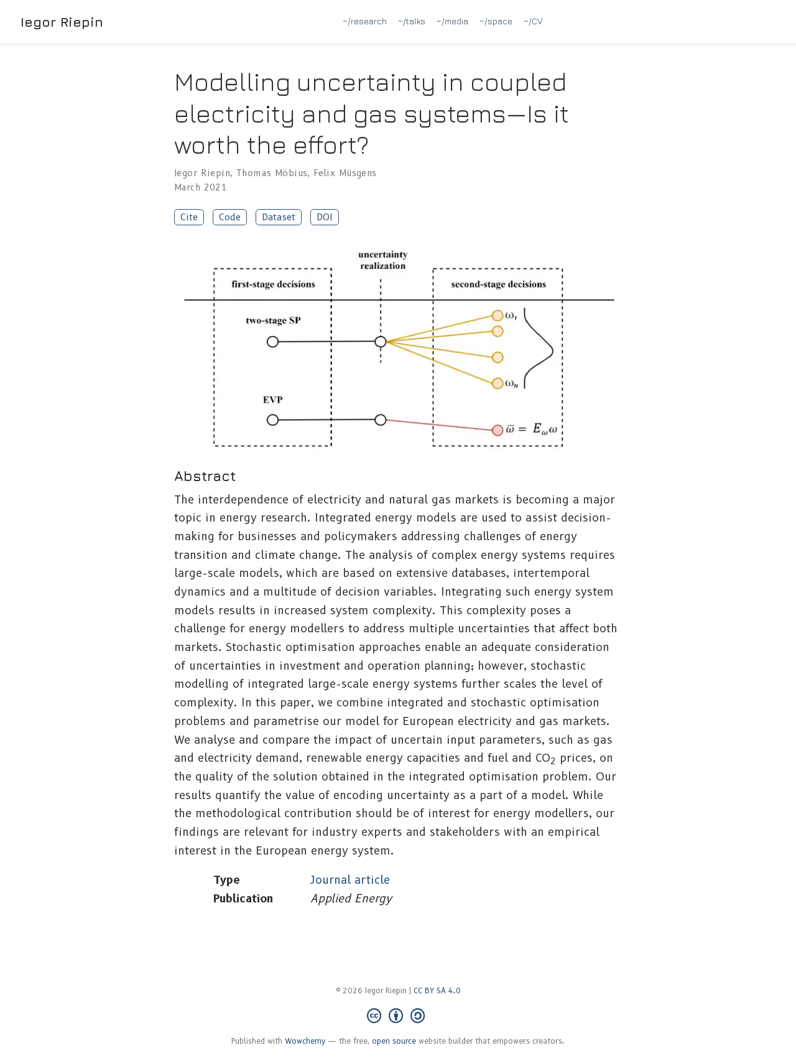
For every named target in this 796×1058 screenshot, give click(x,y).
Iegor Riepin (62, 22)
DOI (325, 217)
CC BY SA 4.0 (437, 990)
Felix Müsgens (344, 173)
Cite (189, 217)
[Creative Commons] (398, 1016)
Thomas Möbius (271, 173)
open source (394, 1041)
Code (230, 217)
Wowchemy (305, 1041)
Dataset (278, 217)
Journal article (350, 880)
